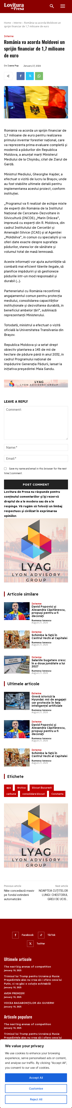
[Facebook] (21, 76)
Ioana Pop (13, 65)
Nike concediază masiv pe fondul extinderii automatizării (19, 895)
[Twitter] (30, 76)
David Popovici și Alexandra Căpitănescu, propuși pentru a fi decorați (48, 611)
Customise (36, 1088)
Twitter (41, 943)
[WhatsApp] (39, 76)
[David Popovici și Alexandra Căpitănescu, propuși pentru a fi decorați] (17, 611)
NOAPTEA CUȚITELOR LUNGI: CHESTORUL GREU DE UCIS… (53, 895)
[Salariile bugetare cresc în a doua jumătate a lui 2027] (17, 665)
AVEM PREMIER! (14, 993)
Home (7, 22)
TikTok (51, 934)
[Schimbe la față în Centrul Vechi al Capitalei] (17, 639)
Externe (36, 693)
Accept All (36, 1077)
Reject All (36, 1099)
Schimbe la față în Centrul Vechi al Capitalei (49, 636)
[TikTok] (41, 935)
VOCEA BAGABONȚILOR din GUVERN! (29, 1002)
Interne (18, 22)
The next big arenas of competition (27, 966)
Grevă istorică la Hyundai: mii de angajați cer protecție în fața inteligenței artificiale (49, 701)
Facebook (28, 934)
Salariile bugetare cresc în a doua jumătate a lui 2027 (49, 663)
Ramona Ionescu (41, 620)
